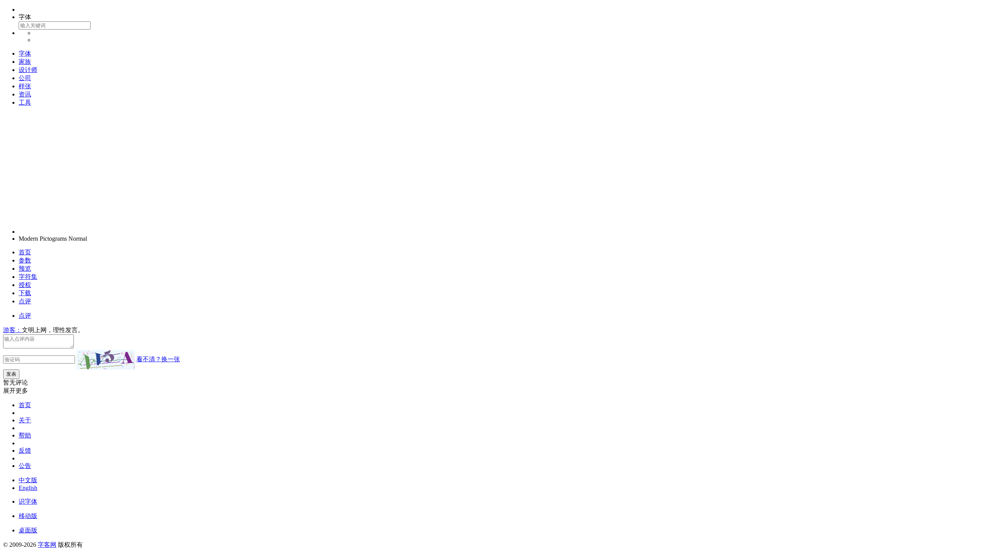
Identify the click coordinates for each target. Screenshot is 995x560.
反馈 (25, 450)
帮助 (25, 435)
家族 (25, 61)
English (28, 488)
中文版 (28, 480)
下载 (25, 293)
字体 (25, 53)
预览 (25, 268)
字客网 (47, 544)
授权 (25, 285)
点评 (25, 301)
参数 (25, 260)
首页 (25, 252)
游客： (12, 330)
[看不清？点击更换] (106, 359)
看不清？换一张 (158, 359)
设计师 (28, 69)
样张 (25, 86)
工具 (25, 102)
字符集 (28, 276)
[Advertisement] (497, 167)
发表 (11, 374)
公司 (25, 78)
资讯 (25, 94)
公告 (25, 465)
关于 (25, 420)
